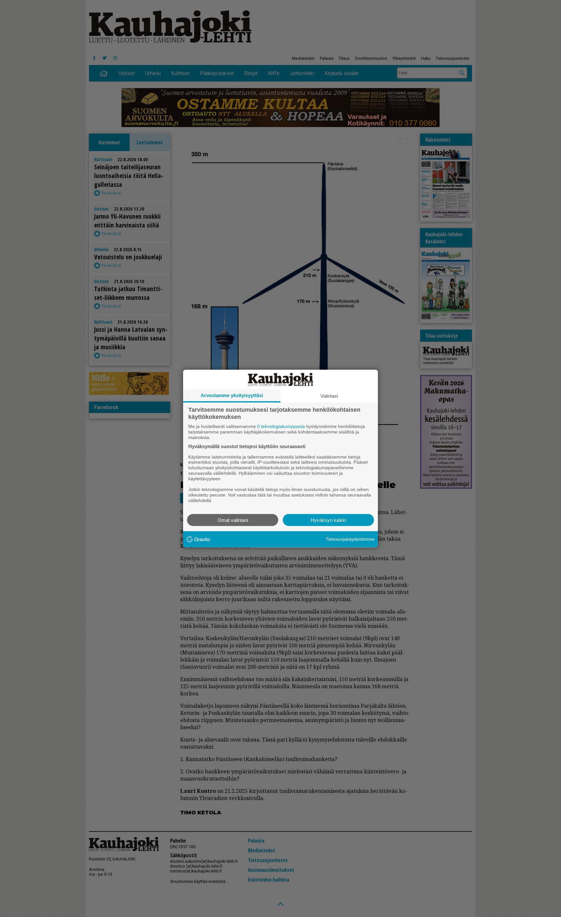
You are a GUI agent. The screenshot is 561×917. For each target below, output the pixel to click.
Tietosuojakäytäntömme (350, 539)
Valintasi (329, 396)
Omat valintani (233, 520)
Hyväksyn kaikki (328, 520)
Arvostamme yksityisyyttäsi (232, 395)
